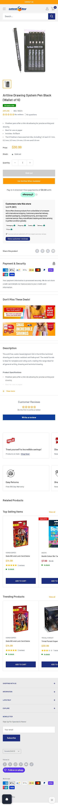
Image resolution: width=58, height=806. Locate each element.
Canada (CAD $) (9, 751)
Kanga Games (11, 552)
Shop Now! (25, 454)
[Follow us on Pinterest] (21, 764)
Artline (6, 111)
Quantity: (6, 163)
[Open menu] (4, 9)
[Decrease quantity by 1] (15, 163)
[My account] (47, 8)
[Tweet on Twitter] (48, 251)
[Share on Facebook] (37, 251)
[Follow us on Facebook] (5, 764)
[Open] (7, 799)
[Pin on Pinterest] (42, 251)
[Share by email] (53, 251)
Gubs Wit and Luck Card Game (18, 556)
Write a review (29, 417)
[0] (53, 8)
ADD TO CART (20, 581)
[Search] (51, 16)
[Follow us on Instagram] (15, 764)
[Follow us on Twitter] (10, 764)
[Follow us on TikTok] (32, 764)
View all (52, 512)
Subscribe (11, 738)
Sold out (29, 173)
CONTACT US (29, 2)
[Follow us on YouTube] (26, 764)
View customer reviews (18, 239)
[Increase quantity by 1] (30, 163)
